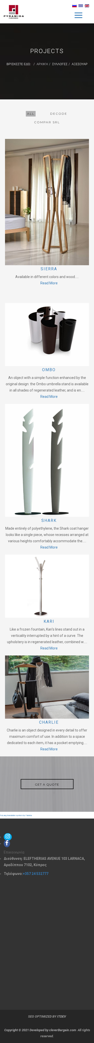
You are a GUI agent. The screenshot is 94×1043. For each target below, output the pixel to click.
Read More (49, 283)
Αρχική (42, 64)
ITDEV (61, 1016)
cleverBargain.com (62, 1030)
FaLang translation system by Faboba (16, 815)
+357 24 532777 (35, 874)
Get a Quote (47, 784)
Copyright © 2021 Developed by (26, 1030)
